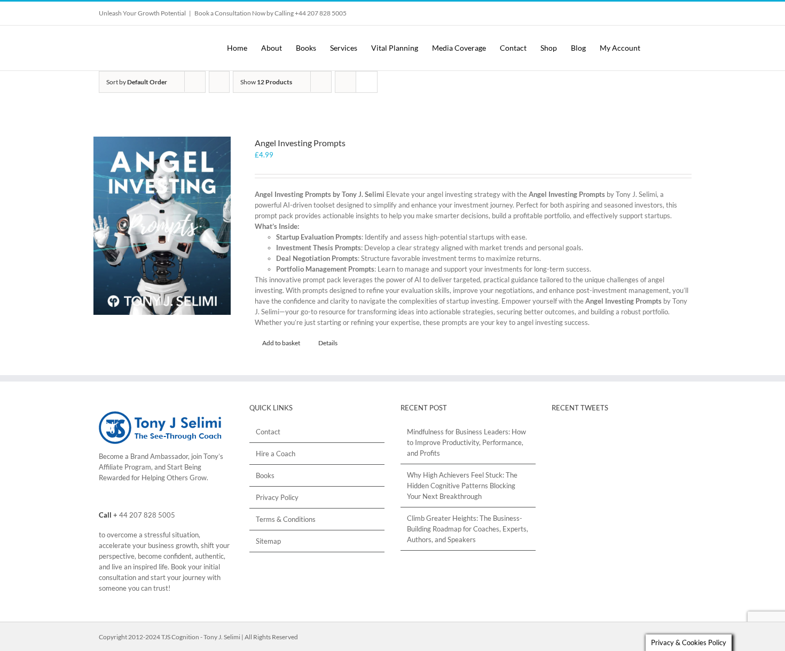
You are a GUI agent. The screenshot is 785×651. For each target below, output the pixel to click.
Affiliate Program (125, 467)
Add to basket (281, 343)
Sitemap (268, 541)
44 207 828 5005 (147, 515)
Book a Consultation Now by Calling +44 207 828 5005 (270, 13)
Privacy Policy (277, 497)
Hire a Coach (275, 453)
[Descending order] (219, 82)
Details (327, 343)
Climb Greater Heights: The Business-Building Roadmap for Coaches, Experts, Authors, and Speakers (467, 529)
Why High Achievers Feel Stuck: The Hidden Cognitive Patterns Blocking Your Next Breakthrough (462, 486)
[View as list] (366, 82)
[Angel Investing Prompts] (162, 226)
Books (265, 475)
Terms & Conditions (286, 519)
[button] (677, 48)
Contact (268, 431)
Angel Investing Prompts (300, 143)
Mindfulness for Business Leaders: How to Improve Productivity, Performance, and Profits (466, 442)
